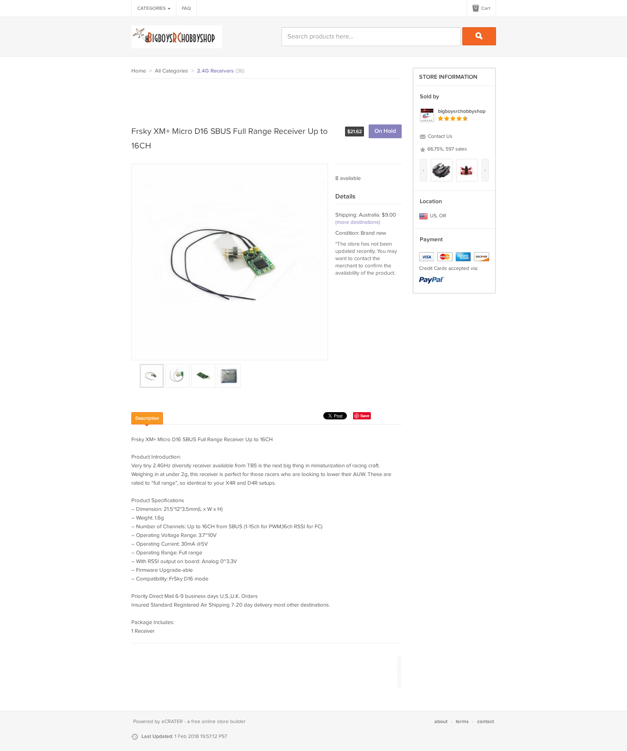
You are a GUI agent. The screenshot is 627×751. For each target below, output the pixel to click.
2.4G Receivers (215, 71)
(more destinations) (357, 222)
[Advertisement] (263, 98)
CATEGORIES (152, 8)
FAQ (186, 8)
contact (485, 721)
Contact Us (439, 136)
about (440, 721)
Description (147, 418)
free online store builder (218, 722)
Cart (485, 8)
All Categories (171, 71)
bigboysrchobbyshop (461, 111)
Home (138, 71)
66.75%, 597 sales (446, 149)
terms (462, 721)
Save (364, 415)
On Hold (385, 131)
